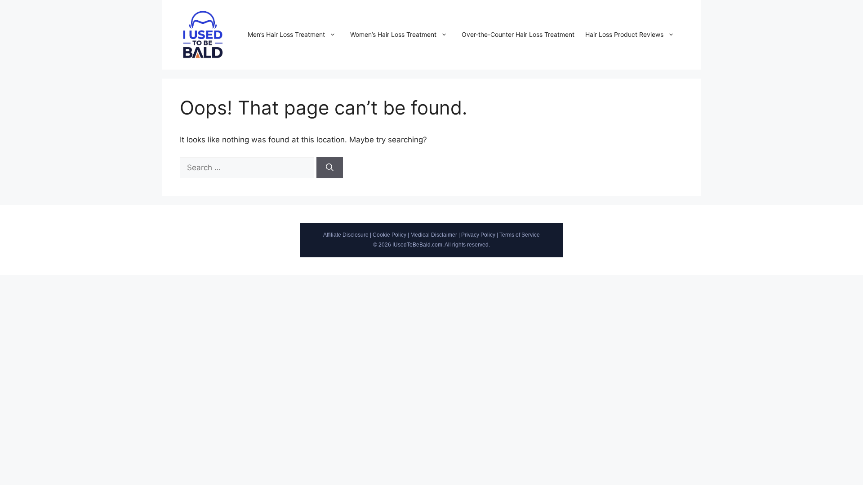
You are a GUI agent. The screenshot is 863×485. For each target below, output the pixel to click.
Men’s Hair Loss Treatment (286, 34)
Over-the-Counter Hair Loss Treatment (518, 34)
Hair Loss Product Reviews (624, 34)
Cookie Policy (389, 235)
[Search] (329, 168)
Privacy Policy (478, 235)
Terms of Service (519, 235)
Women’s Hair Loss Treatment (393, 34)
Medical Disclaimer (433, 235)
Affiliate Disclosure (346, 235)
